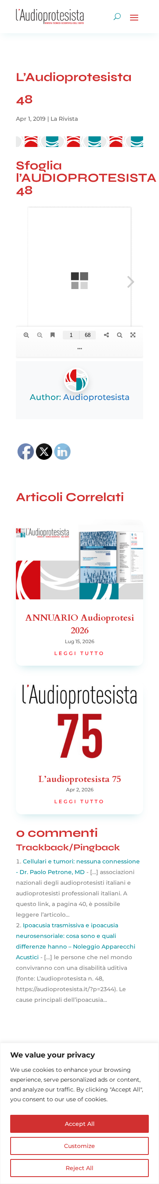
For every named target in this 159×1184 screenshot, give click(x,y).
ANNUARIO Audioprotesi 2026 (79, 624)
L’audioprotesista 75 (79, 779)
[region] (79, 1113)
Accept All (80, 1124)
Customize (79, 1146)
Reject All (79, 1168)
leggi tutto (79, 653)
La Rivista (64, 118)
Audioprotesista (96, 397)
